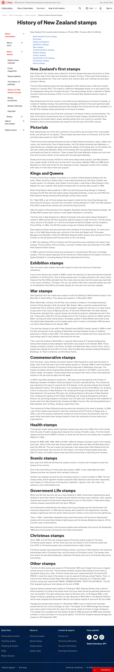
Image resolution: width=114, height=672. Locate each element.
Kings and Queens (41, 42)
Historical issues (37, 636)
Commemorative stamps (43, 50)
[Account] (101, 8)
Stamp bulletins (14, 76)
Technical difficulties (67, 641)
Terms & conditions (74, 667)
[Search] (80, 8)
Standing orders (8, 641)
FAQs (3, 651)
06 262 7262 (108, 2)
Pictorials (37, 39)
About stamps (10, 53)
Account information (67, 646)
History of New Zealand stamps (14, 91)
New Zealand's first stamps (45, 36)
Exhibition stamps (41, 44)
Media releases (8, 656)
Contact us (63, 636)
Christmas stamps (41, 61)
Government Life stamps (44, 58)
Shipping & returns (9, 646)
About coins (9, 44)
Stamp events (11, 130)
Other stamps (39, 63)
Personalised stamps (10, 636)
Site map (23, 667)
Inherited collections (12, 112)
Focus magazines (12, 69)
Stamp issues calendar (13, 61)
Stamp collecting (15, 106)
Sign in (109, 8)
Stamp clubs (35, 651)
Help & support (8, 667)
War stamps (38, 47)
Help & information (10, 122)
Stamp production (12, 99)
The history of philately (14, 83)
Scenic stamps (39, 55)
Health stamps (39, 52)
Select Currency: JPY (97, 644)
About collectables (10, 35)
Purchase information (67, 651)
